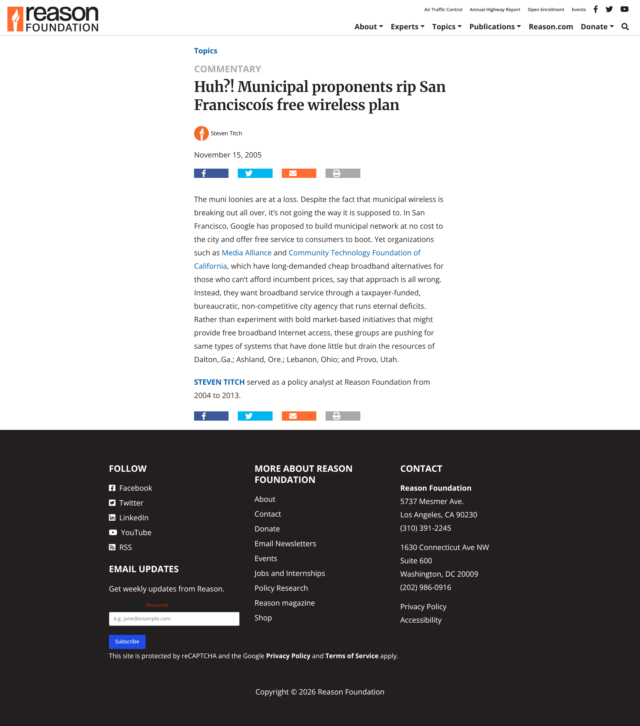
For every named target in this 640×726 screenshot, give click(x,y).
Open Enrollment (546, 9)
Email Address (138, 605)
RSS (125, 547)
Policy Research (281, 588)
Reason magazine (284, 603)
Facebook (135, 488)
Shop (263, 618)
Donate (594, 26)
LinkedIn (134, 518)
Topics (444, 26)
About (365, 26)
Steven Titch (219, 382)
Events (579, 9)
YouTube (136, 532)
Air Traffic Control (443, 9)
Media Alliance (247, 253)
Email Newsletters (285, 543)
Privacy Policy (423, 606)
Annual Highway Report (495, 9)
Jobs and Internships (289, 573)
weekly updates (149, 589)
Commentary (227, 69)
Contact (267, 514)
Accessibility (421, 620)
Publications (492, 26)
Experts (405, 26)
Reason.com (551, 26)
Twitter (131, 503)
